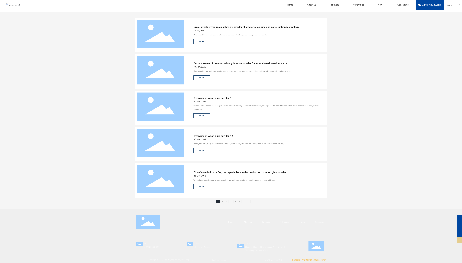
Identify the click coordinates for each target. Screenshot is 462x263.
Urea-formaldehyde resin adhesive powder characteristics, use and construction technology (246, 27)
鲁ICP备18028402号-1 (273, 260)
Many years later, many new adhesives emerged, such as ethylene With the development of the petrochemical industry (238, 144)
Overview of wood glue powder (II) (213, 136)
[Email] (459, 223)
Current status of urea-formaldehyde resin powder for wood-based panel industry (240, 63)
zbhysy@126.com (202, 247)
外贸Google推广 (320, 260)
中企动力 (305, 260)
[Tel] (459, 228)
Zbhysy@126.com (431, 4)
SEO (191, 260)
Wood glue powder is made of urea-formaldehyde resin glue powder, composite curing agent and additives (234, 180)
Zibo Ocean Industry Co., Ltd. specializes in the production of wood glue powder (239, 172)
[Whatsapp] (459, 217)
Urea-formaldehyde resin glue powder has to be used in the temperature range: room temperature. (231, 35)
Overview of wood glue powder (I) (212, 98)
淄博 (310, 260)
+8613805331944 (151, 247)
